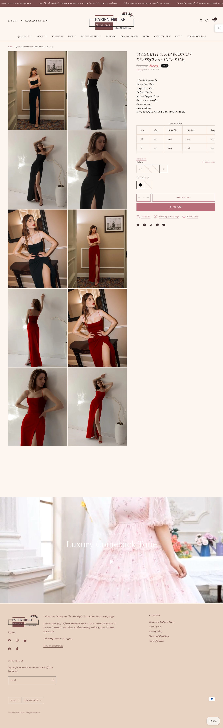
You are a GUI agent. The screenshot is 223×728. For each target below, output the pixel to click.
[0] (212, 20)
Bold (146, 36)
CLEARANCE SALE (196, 36)
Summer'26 (57, 36)
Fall (177, 36)
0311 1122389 (48, 631)
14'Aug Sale (23, 36)
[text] (175, 100)
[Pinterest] (152, 225)
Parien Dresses (89, 36)
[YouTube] (27, 640)
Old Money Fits (129, 36)
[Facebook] (138, 225)
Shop (70, 36)
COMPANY (154, 615)
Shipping (139, 69)
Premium (111, 36)
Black (140, 185)
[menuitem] (24, 36)
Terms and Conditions (159, 636)
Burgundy (148, 185)
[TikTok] (19, 648)
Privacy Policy (155, 631)
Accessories (160, 36)
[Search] (207, 20)
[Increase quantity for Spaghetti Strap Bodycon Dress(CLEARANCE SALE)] (148, 197)
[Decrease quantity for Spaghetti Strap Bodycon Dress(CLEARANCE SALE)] (139, 197)
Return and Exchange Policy (162, 621)
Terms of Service (156, 640)
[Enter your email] (53, 680)
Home (10, 46)
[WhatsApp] (158, 225)
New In (40, 36)
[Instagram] (19, 640)
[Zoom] (60, 58)
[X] (145, 225)
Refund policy (155, 626)
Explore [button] (11, 632)
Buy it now (175, 207)
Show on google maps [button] (53, 645)
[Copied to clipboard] (164, 225)
